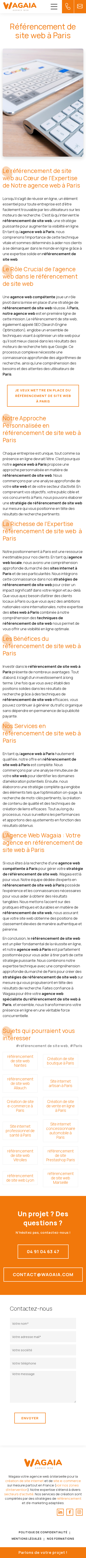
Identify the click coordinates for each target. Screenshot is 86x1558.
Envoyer (30, 1418)
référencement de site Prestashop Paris (60, 1155)
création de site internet (24, 1480)
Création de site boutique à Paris (60, 1061)
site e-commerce (67, 1480)
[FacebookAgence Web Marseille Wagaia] (69, 1512)
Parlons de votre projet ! (43, 1552)
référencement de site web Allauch (20, 1083)
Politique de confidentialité (43, 1532)
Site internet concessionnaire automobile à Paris (60, 1131)
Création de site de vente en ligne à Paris (60, 1106)
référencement (69, 1498)
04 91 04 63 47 (43, 1251)
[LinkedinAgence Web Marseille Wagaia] (60, 1512)
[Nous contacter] (68, 6)
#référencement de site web (42, 1045)
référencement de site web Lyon (20, 1178)
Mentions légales (27, 1539)
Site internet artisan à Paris (60, 1083)
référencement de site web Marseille (61, 1178)
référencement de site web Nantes (20, 1061)
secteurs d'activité (19, 1494)
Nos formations (60, 1539)
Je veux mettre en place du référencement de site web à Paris (43, 396)
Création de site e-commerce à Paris (20, 1106)
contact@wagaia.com (43, 1274)
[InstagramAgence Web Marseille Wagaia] (79, 1512)
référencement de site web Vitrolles (20, 1155)
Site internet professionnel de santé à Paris (20, 1131)
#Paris (76, 1045)
